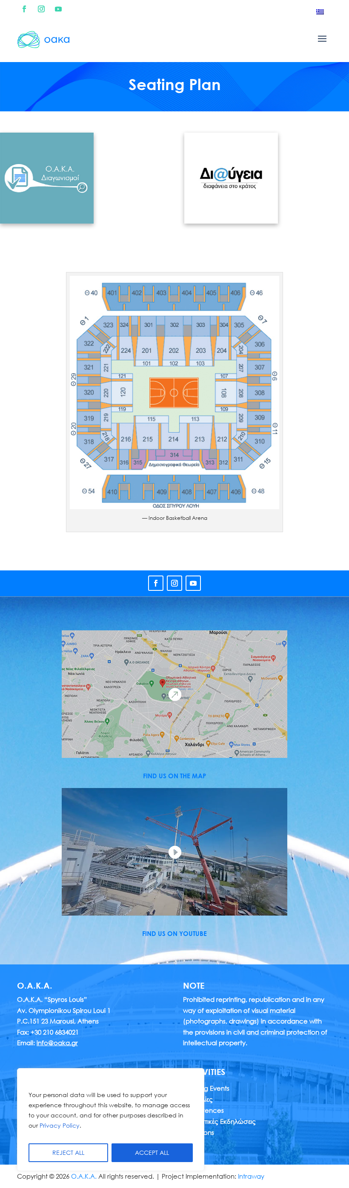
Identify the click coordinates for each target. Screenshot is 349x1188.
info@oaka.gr (57, 1042)
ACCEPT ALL (152, 1152)
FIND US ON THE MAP (174, 776)
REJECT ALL (68, 1152)
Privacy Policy (60, 1125)
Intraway (251, 1176)
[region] (110, 1119)
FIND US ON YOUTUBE (174, 933)
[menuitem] (320, 11)
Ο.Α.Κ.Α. (84, 1176)
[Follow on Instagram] (41, 9)
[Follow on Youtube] (58, 9)
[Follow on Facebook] (24, 9)
